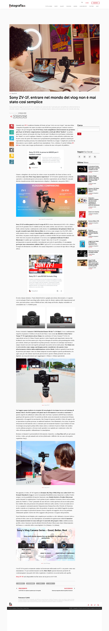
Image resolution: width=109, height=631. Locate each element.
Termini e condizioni (12, 608)
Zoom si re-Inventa (93, 212)
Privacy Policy (20, 608)
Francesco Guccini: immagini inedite (93, 251)
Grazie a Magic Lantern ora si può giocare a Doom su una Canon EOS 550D (93, 178)
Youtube (91, 6)
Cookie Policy (26, 608)
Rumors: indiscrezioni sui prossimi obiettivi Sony (93, 232)
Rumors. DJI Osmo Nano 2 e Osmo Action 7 (93, 190)
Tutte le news (48, 6)
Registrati (95, 2)
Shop (97, 6)
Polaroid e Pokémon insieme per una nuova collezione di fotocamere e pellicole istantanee (94, 201)
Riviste (56, 6)
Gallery (62, 6)
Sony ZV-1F (19, 576)
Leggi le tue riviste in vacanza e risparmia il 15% (93, 243)
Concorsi (68, 6)
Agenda (75, 6)
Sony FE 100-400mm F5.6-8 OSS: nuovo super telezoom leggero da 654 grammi (93, 262)
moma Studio (98, 608)
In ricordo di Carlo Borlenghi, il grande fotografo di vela (94, 168)
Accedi (87, 2)
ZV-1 (26, 125)
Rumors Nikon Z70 (93, 221)
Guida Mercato (83, 6)
